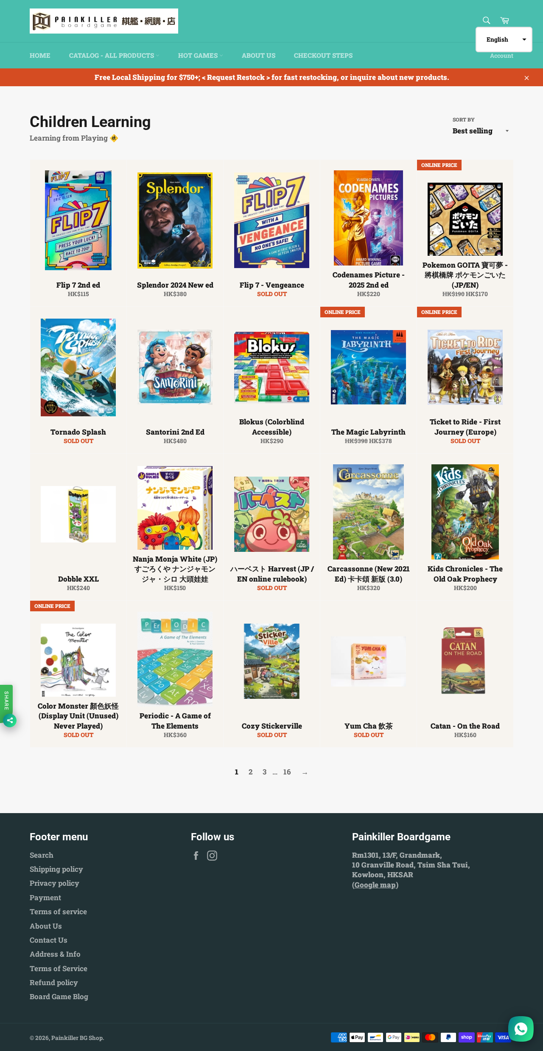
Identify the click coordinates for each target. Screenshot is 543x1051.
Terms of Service (58, 968)
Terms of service (58, 911)
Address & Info (55, 954)
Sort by (464, 119)
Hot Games (198, 55)
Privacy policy (54, 883)
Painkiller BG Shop (77, 1038)
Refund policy (54, 982)
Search (41, 855)
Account (501, 55)
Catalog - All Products (112, 55)
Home (40, 55)
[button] (504, 39)
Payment (45, 897)
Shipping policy (56, 869)
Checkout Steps (323, 55)
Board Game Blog (59, 996)
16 (287, 772)
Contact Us (48, 940)
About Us (258, 55)
